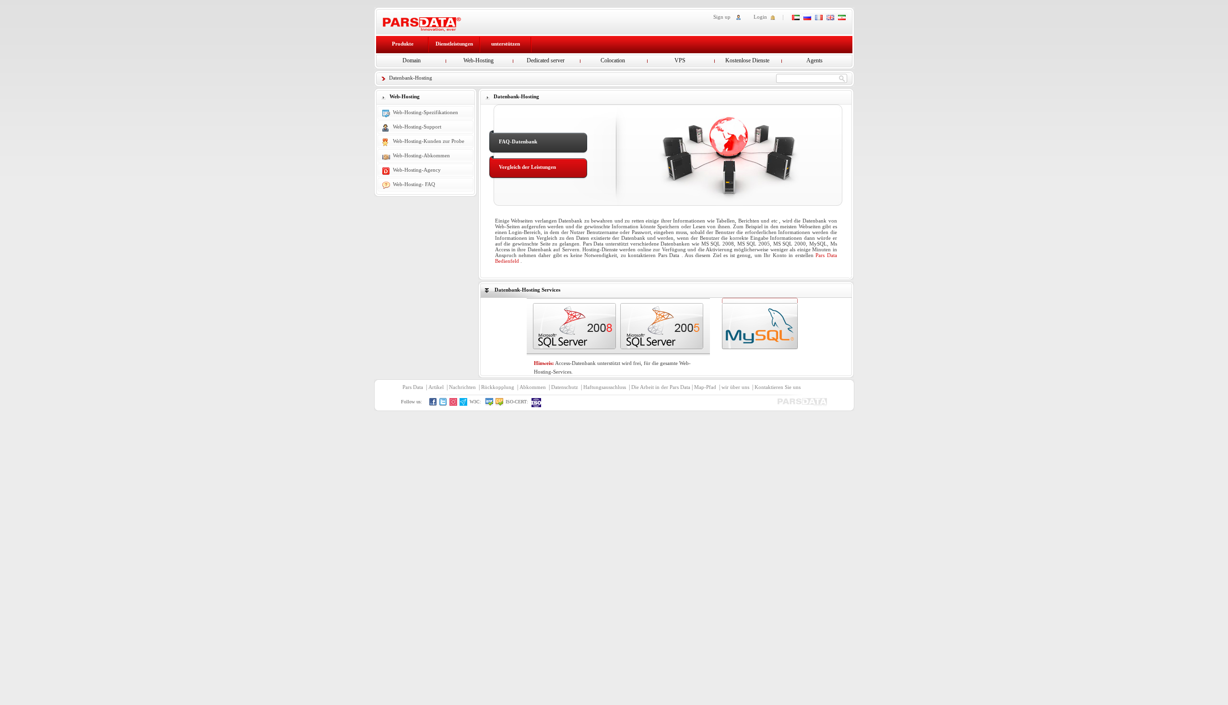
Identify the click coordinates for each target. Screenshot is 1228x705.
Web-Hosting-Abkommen (421, 155)
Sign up (722, 17)
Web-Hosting (478, 60)
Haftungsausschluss (604, 387)
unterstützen (505, 44)
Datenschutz (564, 387)
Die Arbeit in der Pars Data (660, 387)
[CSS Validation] (500, 404)
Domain (411, 60)
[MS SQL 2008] (574, 326)
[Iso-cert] (536, 402)
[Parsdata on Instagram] (453, 404)
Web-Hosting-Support (417, 126)
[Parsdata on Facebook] (433, 404)
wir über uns (735, 387)
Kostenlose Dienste (747, 60)
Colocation (613, 60)
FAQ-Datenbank (518, 141)
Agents (814, 60)
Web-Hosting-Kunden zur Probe (428, 141)
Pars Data (412, 387)
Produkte (402, 44)
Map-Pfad (705, 387)
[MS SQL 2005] (661, 326)
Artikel (436, 387)
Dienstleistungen (454, 44)
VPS (679, 60)
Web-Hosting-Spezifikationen (425, 112)
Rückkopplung (497, 387)
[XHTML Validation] (489, 404)
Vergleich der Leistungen (527, 167)
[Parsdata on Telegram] (464, 404)
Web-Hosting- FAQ (414, 184)
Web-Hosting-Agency (417, 170)
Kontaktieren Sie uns (778, 387)
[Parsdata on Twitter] (443, 404)
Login (760, 17)
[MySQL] (760, 326)
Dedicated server (546, 60)
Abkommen (533, 387)
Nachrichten (462, 387)
